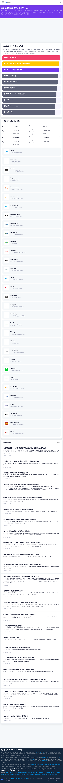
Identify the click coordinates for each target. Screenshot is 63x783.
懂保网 (36, 774)
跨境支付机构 (58, 779)
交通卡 (45, 764)
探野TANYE (57, 774)
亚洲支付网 (14, 769)
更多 (58, 442)
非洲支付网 (26, 769)
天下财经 (16, 774)
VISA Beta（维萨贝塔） (50, 774)
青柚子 (33, 774)
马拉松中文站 (54, 772)
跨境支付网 (46, 769)
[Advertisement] (31, 30)
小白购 (9, 774)
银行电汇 (32, 764)
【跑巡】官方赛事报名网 (32, 772)
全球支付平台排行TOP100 (13, 770)
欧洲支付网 (20, 769)
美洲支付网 (33, 769)
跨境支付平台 (45, 757)
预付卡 (49, 764)
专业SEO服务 (45, 772)
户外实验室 (39, 772)
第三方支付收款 (51, 779)
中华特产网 (11, 772)
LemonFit (40, 774)
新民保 (43, 774)
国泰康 (28, 774)
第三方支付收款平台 (39, 752)
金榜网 (12, 774)
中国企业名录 (21, 774)
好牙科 (58, 772)
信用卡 (41, 764)
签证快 (49, 772)
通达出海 (15, 772)
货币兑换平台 (44, 760)
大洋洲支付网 (40, 769)
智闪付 (7, 772)
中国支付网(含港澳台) (6, 769)
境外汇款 (33, 759)
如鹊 (31, 774)
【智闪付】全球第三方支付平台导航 (19, 779)
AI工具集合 (20, 772)
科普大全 (6, 774)
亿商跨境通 (24, 772)
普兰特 (25, 774)
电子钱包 (37, 764)
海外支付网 (52, 769)
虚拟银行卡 (54, 764)
